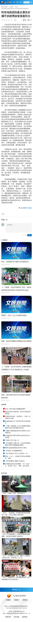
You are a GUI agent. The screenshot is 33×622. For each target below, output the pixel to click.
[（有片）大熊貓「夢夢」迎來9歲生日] (16, 483)
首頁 (14, 2)
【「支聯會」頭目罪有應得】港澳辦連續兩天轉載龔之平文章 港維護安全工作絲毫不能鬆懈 (16, 368)
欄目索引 (15, 589)
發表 (29, 235)
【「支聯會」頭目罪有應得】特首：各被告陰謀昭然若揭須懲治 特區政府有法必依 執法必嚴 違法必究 (16, 289)
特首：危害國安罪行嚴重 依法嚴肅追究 (15, 262)
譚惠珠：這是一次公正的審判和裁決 (14, 315)
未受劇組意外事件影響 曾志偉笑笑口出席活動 (17, 436)
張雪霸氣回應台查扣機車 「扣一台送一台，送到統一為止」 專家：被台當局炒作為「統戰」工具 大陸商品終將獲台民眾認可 (17, 465)
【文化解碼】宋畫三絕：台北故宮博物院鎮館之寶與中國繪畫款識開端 (17, 444)
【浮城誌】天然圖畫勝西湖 (13, 450)
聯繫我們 (8, 617)
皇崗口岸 (9, 2)
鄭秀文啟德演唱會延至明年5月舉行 (16, 448)
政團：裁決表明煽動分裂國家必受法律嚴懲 (16, 341)
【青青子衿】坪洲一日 (12, 440)
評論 (16, 6)
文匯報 (11, 6)
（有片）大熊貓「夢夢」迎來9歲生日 (13, 493)
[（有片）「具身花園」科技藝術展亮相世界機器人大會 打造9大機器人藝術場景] (16, 503)
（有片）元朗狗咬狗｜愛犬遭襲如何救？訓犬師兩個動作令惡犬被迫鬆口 (16, 578)
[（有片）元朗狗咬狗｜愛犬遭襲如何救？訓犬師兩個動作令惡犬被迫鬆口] (16, 568)
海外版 (25, 600)
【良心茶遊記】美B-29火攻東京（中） (17, 453)
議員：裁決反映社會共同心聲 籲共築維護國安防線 (15, 396)
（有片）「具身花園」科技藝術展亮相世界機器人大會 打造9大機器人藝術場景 (16, 514)
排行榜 (4, 404)
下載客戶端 (26, 2)
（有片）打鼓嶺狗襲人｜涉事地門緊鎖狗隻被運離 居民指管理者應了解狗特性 (16, 535)
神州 (21, 2)
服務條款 (25, 617)
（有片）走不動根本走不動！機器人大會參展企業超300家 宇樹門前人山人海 (16, 557)
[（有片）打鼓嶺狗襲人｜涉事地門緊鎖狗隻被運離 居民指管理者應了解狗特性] (16, 525)
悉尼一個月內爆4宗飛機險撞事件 (15, 409)
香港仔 (16, 600)
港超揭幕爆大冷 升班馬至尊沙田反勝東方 (17, 422)
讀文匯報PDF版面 (26, 208)
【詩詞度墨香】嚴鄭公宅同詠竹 (15, 461)
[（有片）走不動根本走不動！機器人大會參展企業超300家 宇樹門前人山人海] (16, 546)
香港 (17, 2)
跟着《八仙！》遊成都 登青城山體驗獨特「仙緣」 (17, 457)
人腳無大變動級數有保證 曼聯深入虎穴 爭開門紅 (17, 431)
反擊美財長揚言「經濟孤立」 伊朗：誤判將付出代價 (17, 417)
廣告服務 (16, 617)
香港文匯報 (4, 6)
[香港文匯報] (2, 2)
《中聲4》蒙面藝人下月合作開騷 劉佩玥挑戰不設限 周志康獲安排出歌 (17, 427)
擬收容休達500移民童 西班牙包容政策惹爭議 (17, 412)
